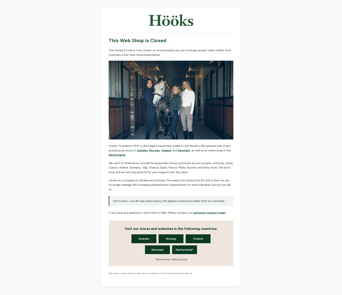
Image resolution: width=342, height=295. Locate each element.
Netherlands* (185, 249)
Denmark (184, 150)
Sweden (142, 150)
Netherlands (117, 155)
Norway (154, 150)
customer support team (209, 212)
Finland (166, 150)
